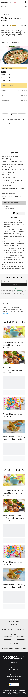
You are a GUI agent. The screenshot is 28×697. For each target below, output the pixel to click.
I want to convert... (7, 206)
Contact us (14, 667)
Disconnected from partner (20, 648)
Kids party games (20, 629)
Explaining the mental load (20, 645)
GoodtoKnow (6, 41)
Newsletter (23, 114)
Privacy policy (14, 672)
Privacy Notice (20, 290)
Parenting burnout (7, 645)
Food (2, 14)
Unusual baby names (20, 626)
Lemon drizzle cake (7, 636)
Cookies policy (14, 674)
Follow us (15, 114)
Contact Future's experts (14, 665)
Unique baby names (15, 6)
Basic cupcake (7, 639)
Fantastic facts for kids (7, 629)
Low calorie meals (20, 639)
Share (6, 114)
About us (14, 662)
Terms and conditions (14, 669)
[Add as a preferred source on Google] (14, 684)
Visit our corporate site (21, 691)
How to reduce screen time (7, 626)
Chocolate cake (20, 636)
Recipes (7, 14)
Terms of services (19, 288)
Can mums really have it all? (7, 648)
